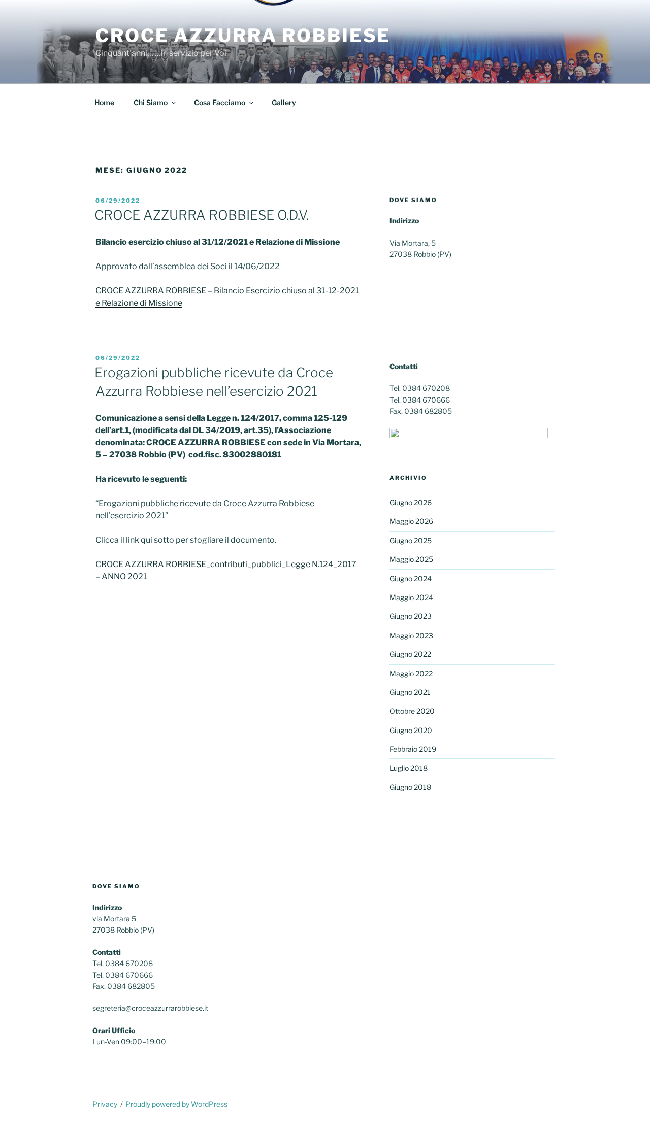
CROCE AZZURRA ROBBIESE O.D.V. (201, 215)
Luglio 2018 (408, 768)
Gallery (284, 102)
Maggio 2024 (411, 597)
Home (104, 102)
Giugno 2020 (410, 730)
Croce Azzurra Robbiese (243, 35)
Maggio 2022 (411, 673)
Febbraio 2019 (412, 749)
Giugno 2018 (410, 787)
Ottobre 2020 (412, 711)
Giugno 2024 (410, 578)
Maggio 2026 (411, 521)
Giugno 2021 (410, 692)
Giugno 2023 (410, 616)
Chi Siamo (151, 102)
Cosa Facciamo (219, 102)
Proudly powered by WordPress (176, 1104)
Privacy (104, 1104)
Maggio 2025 (411, 559)
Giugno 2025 (410, 540)
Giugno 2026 (410, 502)
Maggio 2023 (411, 635)
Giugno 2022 (410, 654)
